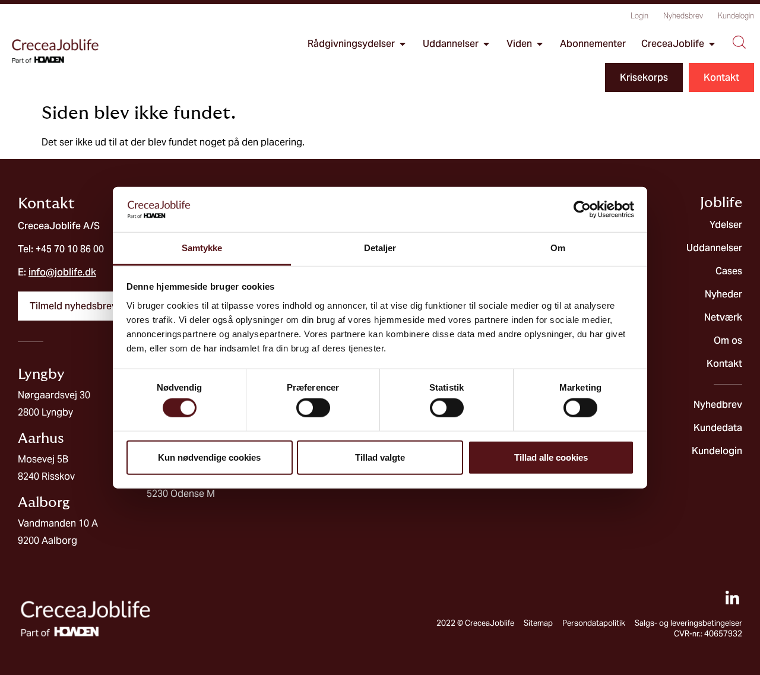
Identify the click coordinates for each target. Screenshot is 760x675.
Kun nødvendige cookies (209, 457)
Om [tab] (557, 248)
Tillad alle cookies (551, 457)
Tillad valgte (380, 457)
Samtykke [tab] (202, 248)
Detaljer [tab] (380, 248)
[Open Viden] (539, 44)
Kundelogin (736, 16)
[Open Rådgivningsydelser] (402, 44)
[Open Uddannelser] (486, 44)
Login (639, 16)
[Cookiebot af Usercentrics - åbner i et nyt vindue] (582, 209)
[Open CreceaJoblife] (712, 44)
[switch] (313, 407)
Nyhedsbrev (683, 16)
